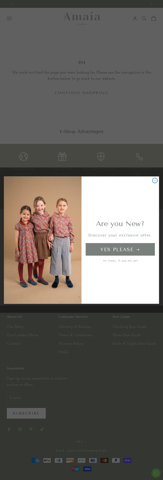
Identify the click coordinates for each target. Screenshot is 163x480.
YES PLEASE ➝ (120, 249)
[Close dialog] (154, 180)
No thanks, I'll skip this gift (120, 260)
